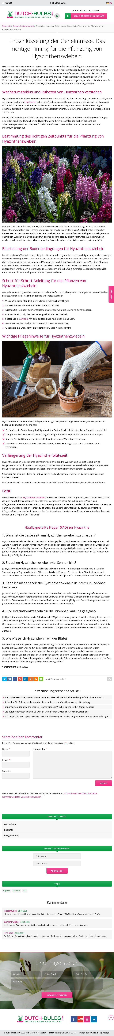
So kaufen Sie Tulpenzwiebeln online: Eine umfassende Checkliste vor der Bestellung (47, 702)
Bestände (8, 829)
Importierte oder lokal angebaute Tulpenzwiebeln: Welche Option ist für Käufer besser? (49, 706)
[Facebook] (74, 1019)
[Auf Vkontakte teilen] (9, 679)
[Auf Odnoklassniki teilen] (30, 679)
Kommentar (40, 748)
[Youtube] (80, 1019)
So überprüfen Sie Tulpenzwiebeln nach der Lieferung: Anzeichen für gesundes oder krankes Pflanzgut (57, 716)
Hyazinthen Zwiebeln (34, 497)
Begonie (6, 891)
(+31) (57, 2)
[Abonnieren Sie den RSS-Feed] (35, 679)
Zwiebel (24, 318)
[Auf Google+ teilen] (20, 679)
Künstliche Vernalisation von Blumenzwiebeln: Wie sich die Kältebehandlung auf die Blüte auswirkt (54, 697)
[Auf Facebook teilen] (4, 679)
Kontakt (8, 2)
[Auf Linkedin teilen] (25, 679)
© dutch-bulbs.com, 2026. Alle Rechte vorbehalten (25, 1033)
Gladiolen (16, 891)
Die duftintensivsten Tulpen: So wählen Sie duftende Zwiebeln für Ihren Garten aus (47, 711)
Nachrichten (10, 824)
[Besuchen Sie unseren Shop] (41, 679)
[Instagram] (87, 1019)
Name (6, 748)
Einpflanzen (30, 101)
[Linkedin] (94, 1019)
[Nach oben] (109, 679)
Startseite (6, 26)
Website (6, 770)
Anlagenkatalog (11, 835)
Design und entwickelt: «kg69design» (94, 1033)
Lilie (24, 891)
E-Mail (6, 759)
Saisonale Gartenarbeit (23, 26)
